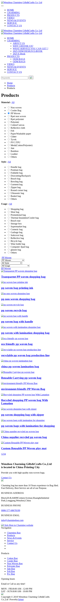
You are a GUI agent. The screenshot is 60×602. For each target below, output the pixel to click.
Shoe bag (15, 212)
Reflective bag (17, 238)
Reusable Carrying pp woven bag (21, 377)
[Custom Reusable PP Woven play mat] (19, 442)
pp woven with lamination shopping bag (25, 332)
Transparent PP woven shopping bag (23, 276)
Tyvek (13, 139)
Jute (12, 148)
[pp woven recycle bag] (12, 304)
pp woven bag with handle (17, 321)
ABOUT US (19, 43)
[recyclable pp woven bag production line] (21, 349)
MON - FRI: (7, 588)
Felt (12, 131)
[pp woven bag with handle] (14, 316)
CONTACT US (14, 25)
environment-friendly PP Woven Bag (23, 389)
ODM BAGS (19, 61)
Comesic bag (17, 229)
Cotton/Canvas (17, 125)
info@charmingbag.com (12, 520)
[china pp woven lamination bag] (16, 361)
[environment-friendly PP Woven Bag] (19, 383)
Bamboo (14, 151)
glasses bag (16, 249)
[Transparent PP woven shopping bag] (19, 271)
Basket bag (16, 196)
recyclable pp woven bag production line (25, 355)
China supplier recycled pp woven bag (24, 437)
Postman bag (16, 170)
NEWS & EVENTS (16, 20)
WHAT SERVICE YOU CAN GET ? (30, 48)
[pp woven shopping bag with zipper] (19, 409)
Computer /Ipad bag (20, 247)
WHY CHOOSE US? (23, 46)
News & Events (14, 538)
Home (10, 83)
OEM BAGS (19, 59)
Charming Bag (14, 533)
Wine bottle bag (18, 244)
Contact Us (6, 477)
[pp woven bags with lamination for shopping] (23, 420)
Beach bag (15, 178)
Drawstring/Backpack (21, 176)
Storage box (16, 223)
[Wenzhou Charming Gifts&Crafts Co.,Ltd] (21, 2)
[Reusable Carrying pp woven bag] (17, 372)
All (13, 102)
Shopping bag (17, 209)
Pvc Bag (11, 574)
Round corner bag (19, 190)
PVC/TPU (15, 142)
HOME (10, 10)
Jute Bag (11, 568)
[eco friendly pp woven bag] (14, 338)
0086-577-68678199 (10, 510)
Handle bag (16, 167)
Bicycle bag (16, 241)
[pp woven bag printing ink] (14, 282)
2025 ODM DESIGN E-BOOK (28, 51)
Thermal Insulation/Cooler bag (25, 218)
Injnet (21, 599)
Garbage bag (16, 232)
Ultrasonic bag (17, 193)
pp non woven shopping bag (18, 299)
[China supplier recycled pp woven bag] (20, 431)
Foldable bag (17, 173)
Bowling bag (17, 181)
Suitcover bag (17, 235)
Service (10, 540)
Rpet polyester (17, 119)
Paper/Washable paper (21, 133)
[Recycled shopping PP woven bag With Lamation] (25, 394)
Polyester (15, 122)
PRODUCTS (13, 15)
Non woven (16, 107)
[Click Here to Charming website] (17, 525)
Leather (14, 154)
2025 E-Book (19, 54)
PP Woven (15, 113)
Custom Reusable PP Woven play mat (23, 448)
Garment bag (17, 184)
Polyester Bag (13, 566)
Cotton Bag (12, 558)
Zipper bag (16, 187)
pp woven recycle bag (14, 310)
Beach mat (15, 220)
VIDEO (10, 18)
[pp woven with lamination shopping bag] (20, 327)
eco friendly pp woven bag (17, 344)
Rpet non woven (18, 116)
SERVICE (12, 23)
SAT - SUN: (7, 591)
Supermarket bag (18, 226)
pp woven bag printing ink (17, 287)
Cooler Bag (16, 110)
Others (14, 157)
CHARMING (13, 12)
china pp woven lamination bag (20, 366)
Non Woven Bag (15, 563)
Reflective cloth (18, 128)
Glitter (13, 136)
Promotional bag (18, 215)
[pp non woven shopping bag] (15, 293)
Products (11, 85)
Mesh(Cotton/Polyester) (21, 145)
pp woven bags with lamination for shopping (28, 425)
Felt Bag (11, 571)
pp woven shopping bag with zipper (22, 414)
